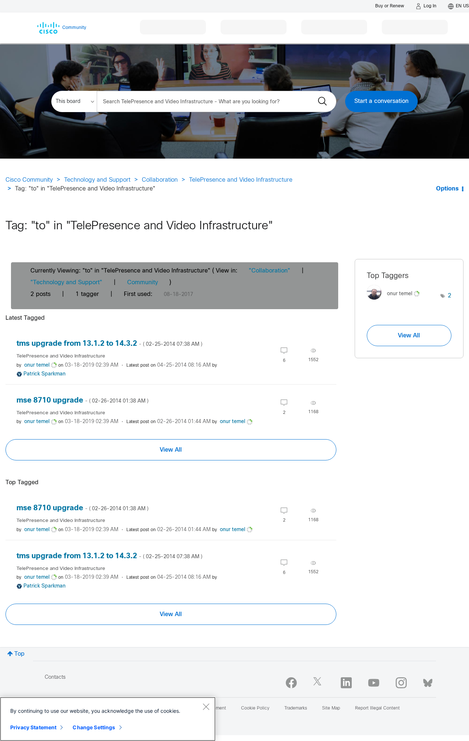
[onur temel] (396, 301)
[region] (107, 719)
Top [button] (19, 654)
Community (142, 282)
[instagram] (401, 682)
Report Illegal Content (377, 708)
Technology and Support (97, 180)
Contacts (55, 677)
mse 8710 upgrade (82, 400)
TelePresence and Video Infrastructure (240, 180)
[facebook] (291, 682)
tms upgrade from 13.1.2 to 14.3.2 (109, 343)
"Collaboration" (269, 271)
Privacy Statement (33, 727)
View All (171, 450)
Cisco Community (29, 180)
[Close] (206, 706)
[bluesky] (428, 681)
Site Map (331, 708)
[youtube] (373, 682)
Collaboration (160, 180)
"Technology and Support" (66, 282)
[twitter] (318, 682)
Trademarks (295, 708)
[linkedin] (346, 682)
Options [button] (447, 189)
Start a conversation (381, 101)
